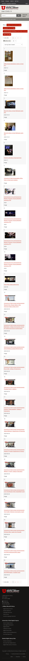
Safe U (11, 656)
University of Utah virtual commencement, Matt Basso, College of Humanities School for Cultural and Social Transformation (14, 326)
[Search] (18, 15)
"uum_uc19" (9, 28)
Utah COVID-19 (6, 11)
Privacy (7, 653)
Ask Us (12, 1)
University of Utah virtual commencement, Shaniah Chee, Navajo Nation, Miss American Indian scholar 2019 (14, 305)
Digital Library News (7, 630)
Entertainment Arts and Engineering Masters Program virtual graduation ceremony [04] (12, 198)
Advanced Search (24, 15)
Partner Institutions (7, 641)
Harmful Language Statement (9, 3)
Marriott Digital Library (8, 623)
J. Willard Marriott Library (7, 595)
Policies (24, 656)
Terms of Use (6, 614)
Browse (7, 1)
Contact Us (5, 601)
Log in (26, 3)
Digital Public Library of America (9, 644)
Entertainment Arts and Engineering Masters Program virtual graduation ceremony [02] (12, 220)
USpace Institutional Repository (9, 632)
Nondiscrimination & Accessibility (18, 653)
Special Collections (7, 610)
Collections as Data (7, 628)
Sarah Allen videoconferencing (11, 284)
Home (2, 1)
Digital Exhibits (6, 626)
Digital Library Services (8, 608)
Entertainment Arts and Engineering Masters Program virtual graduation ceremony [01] (12, 242)
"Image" (7, 34)
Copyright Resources (7, 612)
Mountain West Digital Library (9, 642)
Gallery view (7, 40)
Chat (17, 1)
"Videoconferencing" (13, 25)
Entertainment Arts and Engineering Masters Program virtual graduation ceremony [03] (12, 264)
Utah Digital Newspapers (8, 624)
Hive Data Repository (7, 634)
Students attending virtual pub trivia (12, 157)
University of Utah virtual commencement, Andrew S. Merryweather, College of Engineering (14, 409)
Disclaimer (18, 656)
